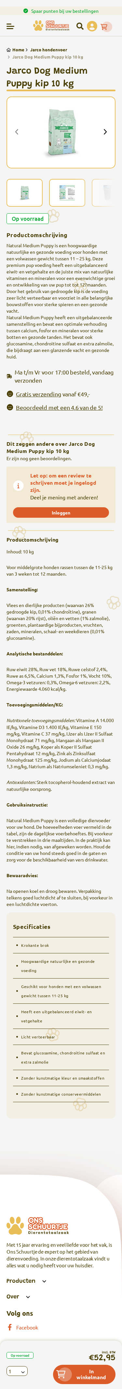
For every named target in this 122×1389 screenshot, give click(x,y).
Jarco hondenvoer (48, 49)
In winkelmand (91, 1374)
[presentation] (17, 132)
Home (18, 49)
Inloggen (61, 512)
